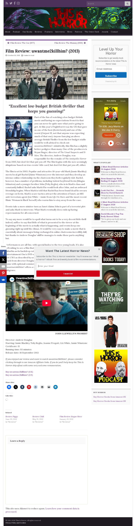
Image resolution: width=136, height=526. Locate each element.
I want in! (68, 273)
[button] (67, 251)
